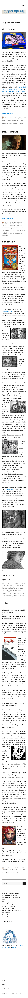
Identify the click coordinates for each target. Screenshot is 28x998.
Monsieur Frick (8, 590)
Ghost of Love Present (13, 230)
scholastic (15, 123)
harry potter (17, 118)
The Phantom (10, 233)
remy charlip (21, 593)
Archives (4, 981)
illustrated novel (9, 872)
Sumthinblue (8, 117)
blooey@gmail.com (10, 583)
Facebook (20, 945)
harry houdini (12, 871)
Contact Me (5, 988)
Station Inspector (13, 595)
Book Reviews (13, 223)
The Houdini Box (7, 311)
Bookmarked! (5, 993)
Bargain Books (6, 223)
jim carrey (22, 230)
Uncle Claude (21, 595)
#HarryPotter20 (8, 29)
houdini (18, 871)
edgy (6, 230)
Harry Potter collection (16, 122)
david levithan (11, 228)
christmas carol (14, 227)
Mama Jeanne (13, 588)
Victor (14, 872)
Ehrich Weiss (22, 869)
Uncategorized (6, 869)
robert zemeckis (17, 232)
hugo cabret (22, 587)
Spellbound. (9, 241)
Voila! (5, 603)
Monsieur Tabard (15, 591)
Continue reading (7, 113)
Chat (20, 117)
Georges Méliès (15, 587)
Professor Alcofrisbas (12, 593)
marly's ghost (5, 232)
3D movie (12, 225)
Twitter (14, 947)
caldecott (22, 585)
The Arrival (9, 489)
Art (3, 977)
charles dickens (6, 227)
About (4, 984)
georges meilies (6, 587)
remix (10, 232)
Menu (23, 5)
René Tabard (5, 595)
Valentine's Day (18, 233)
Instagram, (5, 947)
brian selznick (10, 118)
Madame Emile (6, 588)
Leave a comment (8, 596)
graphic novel (5, 871)
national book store (7, 123)
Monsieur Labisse (17, 590)
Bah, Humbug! (10, 131)
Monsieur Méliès (6, 591)
